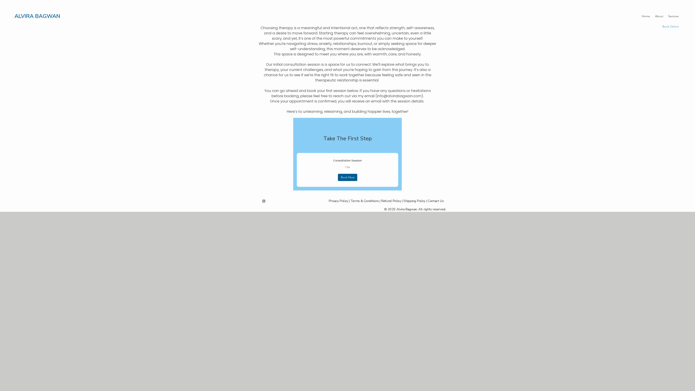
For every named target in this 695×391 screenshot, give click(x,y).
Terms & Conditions (365, 201)
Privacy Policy (338, 201)
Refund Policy (391, 201)
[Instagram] (264, 201)
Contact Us (436, 201)
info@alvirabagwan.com (399, 95)
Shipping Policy (414, 201)
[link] (347, 160)
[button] (347, 177)
